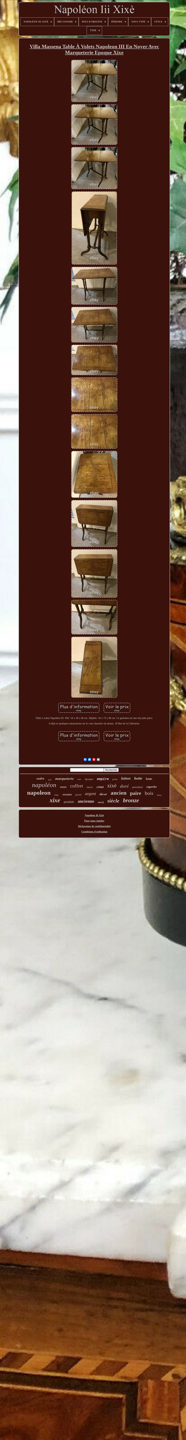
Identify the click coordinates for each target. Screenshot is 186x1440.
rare (79, 779)
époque (89, 779)
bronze (131, 800)
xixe (55, 800)
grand (78, 794)
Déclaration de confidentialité (94, 826)
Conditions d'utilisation (94, 831)
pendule (69, 802)
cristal (100, 787)
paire (135, 793)
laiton (126, 778)
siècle (113, 801)
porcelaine (137, 787)
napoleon (38, 792)
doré (124, 786)
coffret (76, 786)
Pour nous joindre (94, 820)
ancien (118, 793)
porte (115, 779)
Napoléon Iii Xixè (94, 815)
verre (63, 787)
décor (103, 794)
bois (149, 793)
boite (138, 778)
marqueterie (64, 779)
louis (149, 779)
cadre (40, 778)
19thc (56, 795)
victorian (67, 794)
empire (103, 779)
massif (101, 802)
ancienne (86, 801)
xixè (111, 786)
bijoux (159, 795)
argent (90, 793)
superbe (151, 787)
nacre (90, 787)
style (50, 780)
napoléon (44, 785)
